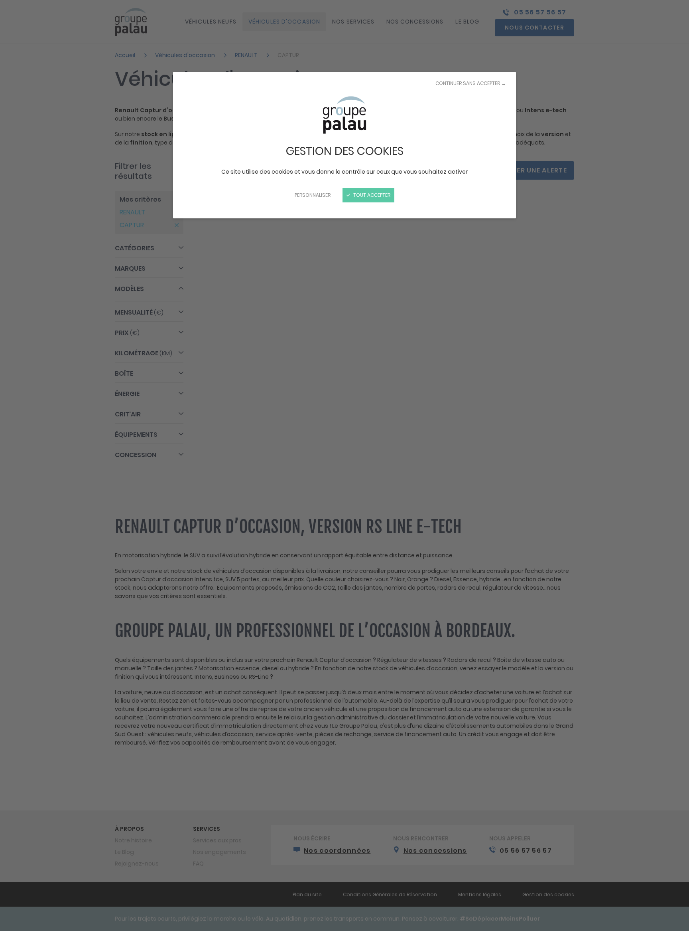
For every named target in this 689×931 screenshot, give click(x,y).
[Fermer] (344, 465)
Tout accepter (371, 195)
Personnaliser (313, 195)
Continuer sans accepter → (470, 83)
